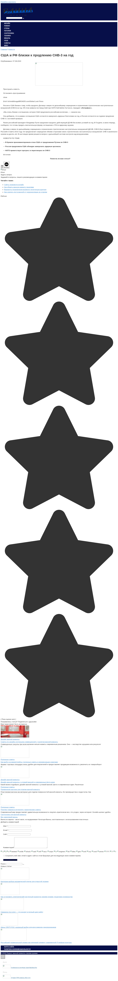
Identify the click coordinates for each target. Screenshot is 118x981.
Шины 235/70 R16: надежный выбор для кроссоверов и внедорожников (28, 927)
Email (5, 830)
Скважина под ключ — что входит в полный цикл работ (22, 912)
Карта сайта (9, 946)
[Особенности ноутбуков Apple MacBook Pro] (7, 967)
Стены (6, 28)
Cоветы (7, 43)
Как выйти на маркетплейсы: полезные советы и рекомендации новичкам (29, 762)
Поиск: (3, 18)
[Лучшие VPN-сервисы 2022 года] (7, 978)
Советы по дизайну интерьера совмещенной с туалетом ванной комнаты (29, 742)
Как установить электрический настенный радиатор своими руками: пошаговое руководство (37, 897)
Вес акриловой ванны (9, 817)
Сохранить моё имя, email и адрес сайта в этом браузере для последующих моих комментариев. (43, 856)
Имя (5, 826)
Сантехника (9, 33)
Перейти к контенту (8, 2)
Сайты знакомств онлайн (14, 185)
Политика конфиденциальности (17, 949)
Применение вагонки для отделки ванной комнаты (20, 789)
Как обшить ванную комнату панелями (19, 187)
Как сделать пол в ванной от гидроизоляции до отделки (25, 192)
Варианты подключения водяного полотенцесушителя (25, 189)
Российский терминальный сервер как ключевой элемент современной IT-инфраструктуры (36, 942)
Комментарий (8, 847)
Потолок (7, 30)
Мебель (7, 38)
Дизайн (7, 23)
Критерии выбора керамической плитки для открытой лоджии (25, 881)
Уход (6, 40)
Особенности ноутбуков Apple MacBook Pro (24, 967)
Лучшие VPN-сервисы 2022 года (20, 977)
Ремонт (7, 25)
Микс (6, 45)
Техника (7, 35)
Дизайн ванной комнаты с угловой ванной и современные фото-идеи (28, 782)
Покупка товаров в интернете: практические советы (21, 810)
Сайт (5, 834)
